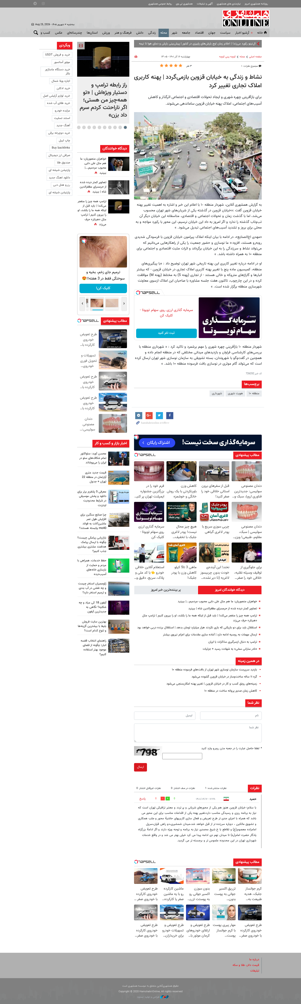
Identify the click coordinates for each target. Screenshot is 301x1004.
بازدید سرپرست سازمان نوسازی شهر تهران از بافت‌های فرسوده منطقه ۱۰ (214, 669)
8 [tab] (89, 127)
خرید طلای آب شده (58, 103)
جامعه (186, 32)
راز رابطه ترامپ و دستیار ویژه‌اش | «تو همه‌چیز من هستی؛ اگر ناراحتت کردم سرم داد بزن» (103, 100)
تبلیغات (254, 971)
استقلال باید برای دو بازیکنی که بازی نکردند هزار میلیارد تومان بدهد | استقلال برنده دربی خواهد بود (197, 627)
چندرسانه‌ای (74, 32)
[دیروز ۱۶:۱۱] (118, 589)
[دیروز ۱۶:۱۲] (118, 566)
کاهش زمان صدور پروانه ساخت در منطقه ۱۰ (230, 691)
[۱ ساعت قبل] (103, 59)
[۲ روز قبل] (118, 646)
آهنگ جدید (63, 125)
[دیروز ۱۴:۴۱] (118, 206)
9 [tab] (84, 127)
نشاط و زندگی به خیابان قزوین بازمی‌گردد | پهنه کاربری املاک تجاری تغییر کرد (198, 82)
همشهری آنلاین (243, 18)
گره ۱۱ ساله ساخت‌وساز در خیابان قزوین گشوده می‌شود (224, 676)
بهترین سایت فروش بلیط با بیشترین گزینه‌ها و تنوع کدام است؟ (92, 626)
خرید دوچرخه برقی (59, 133)
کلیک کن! (103, 288)
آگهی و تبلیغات (205, 4)
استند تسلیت (62, 118)
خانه (260, 32)
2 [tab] (120, 127)
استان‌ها (92, 32)
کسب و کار (43, 32)
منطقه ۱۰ (254, 393)
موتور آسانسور (62, 62)
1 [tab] (125, 127)
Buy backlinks (61, 148)
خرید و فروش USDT (57, 54)
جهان (211, 32)
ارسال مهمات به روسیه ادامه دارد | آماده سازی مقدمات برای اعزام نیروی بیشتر (210, 634)
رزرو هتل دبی (61, 185)
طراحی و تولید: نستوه (148, 997)
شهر (174, 32)
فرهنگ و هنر (123, 32)
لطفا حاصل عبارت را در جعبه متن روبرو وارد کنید (231, 748)
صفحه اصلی (255, 57)
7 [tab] (94, 127)
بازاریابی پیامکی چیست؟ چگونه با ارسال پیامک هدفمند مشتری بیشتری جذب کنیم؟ (91, 544)
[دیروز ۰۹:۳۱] (118, 164)
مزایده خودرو (62, 110)
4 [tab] (110, 127)
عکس (58, 32)
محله (163, 32)
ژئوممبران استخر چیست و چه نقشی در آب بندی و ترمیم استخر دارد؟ (92, 588)
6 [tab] (99, 127)
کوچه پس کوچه (227, 57)
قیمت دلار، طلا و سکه (246, 965)
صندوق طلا (63, 162)
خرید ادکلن (63, 88)
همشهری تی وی (184, 4)
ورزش (106, 32)
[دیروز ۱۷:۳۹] (118, 459)
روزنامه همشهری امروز (256, 4)
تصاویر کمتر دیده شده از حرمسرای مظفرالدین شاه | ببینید (222, 608)
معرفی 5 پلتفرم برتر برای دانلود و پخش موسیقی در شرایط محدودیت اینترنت (91, 498)
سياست (225, 32)
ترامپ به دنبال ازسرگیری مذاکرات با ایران (232, 642)
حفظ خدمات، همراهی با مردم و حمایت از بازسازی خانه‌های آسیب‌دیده (91, 567)
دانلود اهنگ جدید (59, 177)
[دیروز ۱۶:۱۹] (118, 497)
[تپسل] (138, 292)
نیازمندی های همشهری (229, 4)
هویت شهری (235, 393)
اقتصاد (199, 32)
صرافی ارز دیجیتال (59, 155)
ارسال (140, 767)
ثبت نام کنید (166, 333)
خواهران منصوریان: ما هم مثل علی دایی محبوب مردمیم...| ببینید (217, 601)
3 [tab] (115, 127)
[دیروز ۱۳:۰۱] (118, 187)
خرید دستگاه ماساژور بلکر (57, 71)
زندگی (152, 32)
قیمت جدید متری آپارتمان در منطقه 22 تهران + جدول (94, 477)
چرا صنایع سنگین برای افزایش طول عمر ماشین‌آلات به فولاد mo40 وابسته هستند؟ (92, 521)
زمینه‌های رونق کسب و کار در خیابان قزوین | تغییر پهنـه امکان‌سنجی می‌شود (211, 683)
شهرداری (217, 393)
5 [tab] (104, 127)
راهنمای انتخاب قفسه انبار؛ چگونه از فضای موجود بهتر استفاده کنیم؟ (93, 647)
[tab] (230, 590)
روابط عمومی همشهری (160, 4)
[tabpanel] (103, 83)
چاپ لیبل (64, 140)
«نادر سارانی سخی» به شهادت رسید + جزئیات (230, 649)
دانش (139, 32)
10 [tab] (78, 127)
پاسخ (142, 798)
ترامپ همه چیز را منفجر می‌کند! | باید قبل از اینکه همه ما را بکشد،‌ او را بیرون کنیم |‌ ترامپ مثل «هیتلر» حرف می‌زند (92, 213)
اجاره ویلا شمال (60, 81)
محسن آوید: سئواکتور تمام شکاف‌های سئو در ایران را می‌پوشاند (92, 458)
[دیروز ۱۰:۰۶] (118, 608)
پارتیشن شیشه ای (59, 170)
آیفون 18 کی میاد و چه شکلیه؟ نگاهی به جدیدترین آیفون (92, 607)
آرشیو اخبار (242, 32)
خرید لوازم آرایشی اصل (56, 96)
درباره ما (254, 959)
